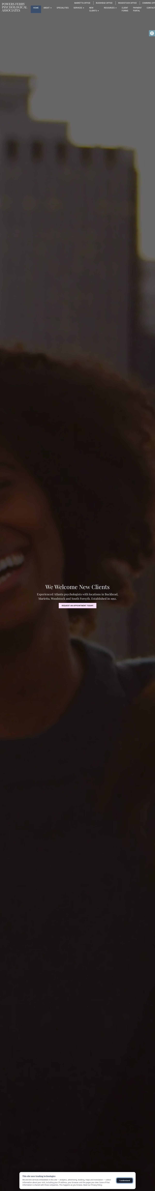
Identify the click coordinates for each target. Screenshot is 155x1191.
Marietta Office (82, 3)
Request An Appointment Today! (77, 606)
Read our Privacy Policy (92, 1185)
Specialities (63, 8)
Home (36, 8)
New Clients (93, 9)
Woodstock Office (127, 3)
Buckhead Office (104, 3)
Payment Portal (137, 9)
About (46, 8)
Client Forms (125, 9)
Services (78, 8)
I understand (124, 1180)
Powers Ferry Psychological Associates (14, 7)
